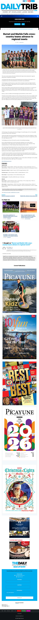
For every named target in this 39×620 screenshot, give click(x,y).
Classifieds (12, 610)
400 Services (4, 604)
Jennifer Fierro (22, 42)
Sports (5, 29)
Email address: (19, 590)
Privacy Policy (19, 613)
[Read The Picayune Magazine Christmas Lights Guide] (19, 489)
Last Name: (19, 584)
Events (15, 610)
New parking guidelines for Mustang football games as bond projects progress (10, 216)
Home (2, 29)
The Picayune (28, 610)
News (2, 610)
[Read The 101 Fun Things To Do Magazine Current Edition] (19, 337)
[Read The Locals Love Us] (19, 383)
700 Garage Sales (5, 606)
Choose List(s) (19, 574)
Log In (23, 24)
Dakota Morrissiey (27, 218)
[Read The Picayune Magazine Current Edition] (19, 291)
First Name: (19, 579)
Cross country (8, 29)
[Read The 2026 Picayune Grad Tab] (19, 434)
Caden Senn (9, 218)
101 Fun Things (24, 610)
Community (8, 610)
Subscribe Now (17, 24)
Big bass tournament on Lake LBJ (8, 195)
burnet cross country (7, 192)
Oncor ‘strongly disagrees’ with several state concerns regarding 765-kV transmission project (28, 216)
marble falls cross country (15, 192)
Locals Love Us (19, 610)
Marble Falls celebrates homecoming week (28, 195)
